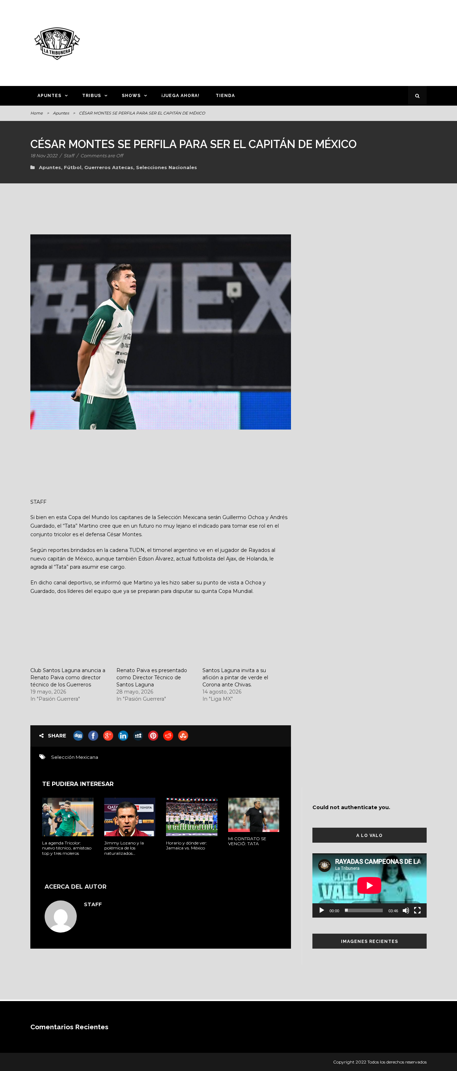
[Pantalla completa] (417, 910)
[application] (369, 885)
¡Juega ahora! (180, 95)
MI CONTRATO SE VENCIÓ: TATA (247, 841)
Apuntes (49, 95)
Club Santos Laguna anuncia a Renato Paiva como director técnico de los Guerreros (67, 677)
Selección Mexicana (74, 757)
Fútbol (72, 167)
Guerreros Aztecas (108, 167)
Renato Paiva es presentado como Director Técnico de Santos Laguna (151, 677)
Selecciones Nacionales (166, 167)
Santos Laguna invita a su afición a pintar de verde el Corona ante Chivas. (235, 677)
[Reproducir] (321, 910)
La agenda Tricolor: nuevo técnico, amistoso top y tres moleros (66, 848)
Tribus (91, 95)
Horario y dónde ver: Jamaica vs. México (186, 845)
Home (36, 113)
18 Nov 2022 (43, 155)
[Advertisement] (298, 42)
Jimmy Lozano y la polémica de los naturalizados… (124, 848)
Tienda (225, 95)
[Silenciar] (406, 910)
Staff (69, 155)
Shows (131, 95)
